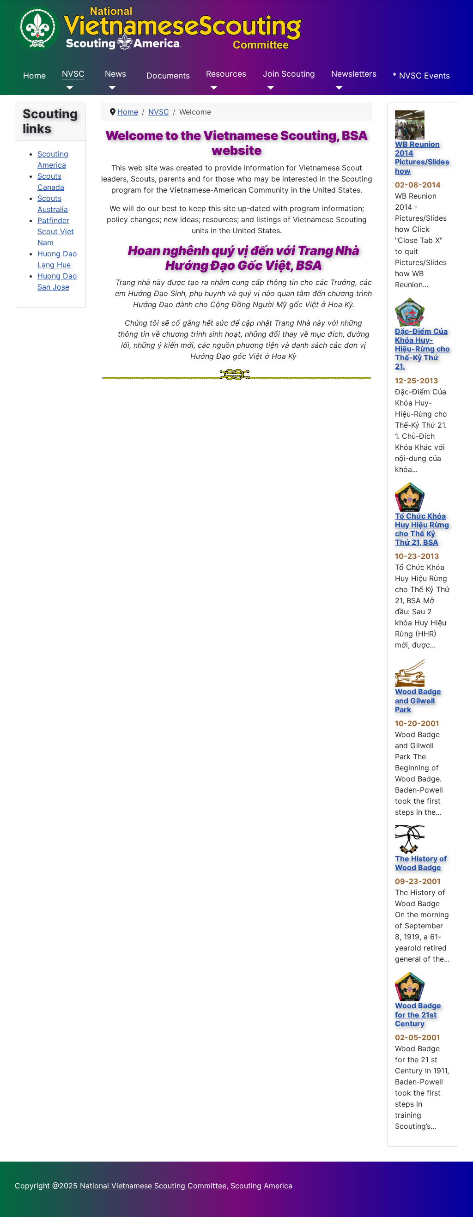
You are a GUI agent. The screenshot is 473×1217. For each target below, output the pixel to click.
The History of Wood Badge (421, 863)
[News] (110, 88)
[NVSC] (67, 88)
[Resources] (212, 88)
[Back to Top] (457, 1200)
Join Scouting (289, 74)
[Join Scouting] (268, 88)
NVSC (73, 74)
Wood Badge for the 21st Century (418, 1014)
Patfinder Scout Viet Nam (55, 231)
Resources (226, 74)
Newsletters (353, 74)
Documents (168, 75)
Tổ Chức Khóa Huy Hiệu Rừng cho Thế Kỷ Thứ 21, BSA (422, 529)
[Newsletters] (337, 88)
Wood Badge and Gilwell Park (418, 700)
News (115, 74)
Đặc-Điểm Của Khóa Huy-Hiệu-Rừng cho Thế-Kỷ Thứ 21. (422, 349)
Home (34, 75)
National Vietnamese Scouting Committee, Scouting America (186, 1185)
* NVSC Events (421, 75)
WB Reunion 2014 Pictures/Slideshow (422, 157)
